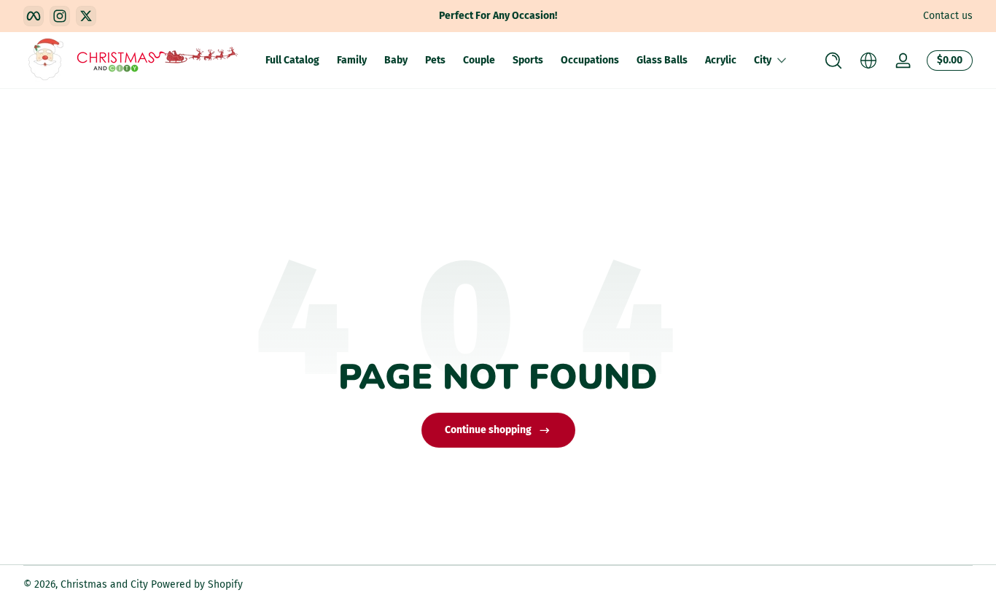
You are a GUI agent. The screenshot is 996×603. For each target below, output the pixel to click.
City (762, 60)
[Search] (833, 60)
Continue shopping (488, 430)
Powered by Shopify (197, 584)
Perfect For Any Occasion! (498, 15)
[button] (833, 60)
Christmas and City (104, 584)
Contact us (948, 15)
